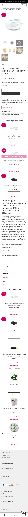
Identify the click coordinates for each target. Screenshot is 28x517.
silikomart (8, 114)
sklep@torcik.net (9, 463)
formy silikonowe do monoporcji (13, 242)
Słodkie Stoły (18, 8)
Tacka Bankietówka (15, 114)
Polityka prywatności (8, 496)
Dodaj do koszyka (10, 94)
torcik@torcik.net (9, 468)
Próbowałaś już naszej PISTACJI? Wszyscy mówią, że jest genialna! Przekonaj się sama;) (14, 1)
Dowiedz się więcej (14, 171)
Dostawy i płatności (7, 491)
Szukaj (14, 515)
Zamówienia (6, 476)
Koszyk (5, 479)
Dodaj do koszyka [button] (14, 146)
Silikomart (7, 116)
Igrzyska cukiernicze (8, 501)
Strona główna (6, 8)
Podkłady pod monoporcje (12, 113)
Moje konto (5, 474)
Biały (4, 285)
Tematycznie (12, 8)
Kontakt (5, 499)
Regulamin (5, 494)
